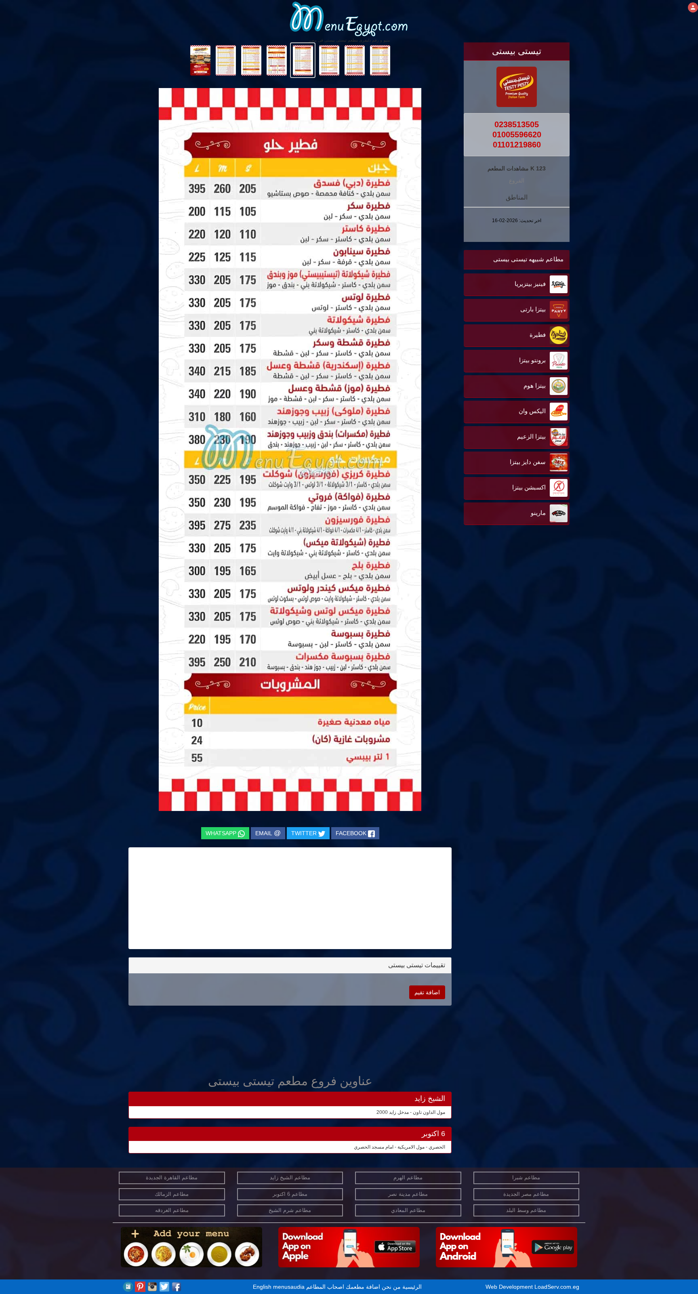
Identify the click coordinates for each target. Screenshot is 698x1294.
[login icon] (693, 7)
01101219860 (517, 144)
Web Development (510, 1286)
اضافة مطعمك (363, 1286)
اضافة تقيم (427, 992)
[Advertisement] (519, 608)
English (262, 1286)
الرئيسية (412, 1286)
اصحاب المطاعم (325, 1286)
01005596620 (516, 134)
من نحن (391, 1286)
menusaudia (289, 1286)
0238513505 (516, 124)
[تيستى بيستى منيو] (380, 60)
